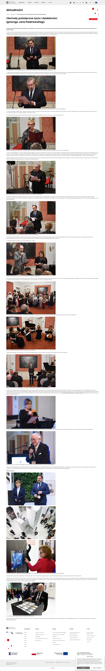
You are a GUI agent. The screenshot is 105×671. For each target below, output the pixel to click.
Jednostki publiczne (74, 637)
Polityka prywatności (59, 662)
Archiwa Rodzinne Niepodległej (59, 632)
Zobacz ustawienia (97, 667)
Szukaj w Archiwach (39, 632)
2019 (25, 646)
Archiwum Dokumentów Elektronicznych (75, 633)
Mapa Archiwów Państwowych (90, 633)
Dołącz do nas (90, 637)
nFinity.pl (12, 664)
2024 (25, 636)
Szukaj (29, 2)
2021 (25, 642)
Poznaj (36, 2)
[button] (93, 3)
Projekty (54, 642)
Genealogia (37, 636)
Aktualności (21, 2)
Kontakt (88, 641)
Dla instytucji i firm (56, 644)
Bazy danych (38, 640)
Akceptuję (83, 667)
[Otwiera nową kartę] (86, 2)
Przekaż (43, 2)
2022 (25, 640)
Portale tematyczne (56, 638)
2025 (25, 634)
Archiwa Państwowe (91, 635)
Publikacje (54, 636)
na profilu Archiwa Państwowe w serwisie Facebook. (72, 392)
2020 (25, 644)
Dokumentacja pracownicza (41, 638)
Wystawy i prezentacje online (58, 640)
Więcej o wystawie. (10, 470)
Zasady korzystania (39, 634)
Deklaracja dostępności (50, 662)
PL (90, 2)
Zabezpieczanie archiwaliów (58, 634)
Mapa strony (67, 662)
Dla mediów (89, 639)
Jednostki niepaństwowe (75, 639)
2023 (25, 638)
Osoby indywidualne (74, 635)
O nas (50, 2)
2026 (25, 632)
